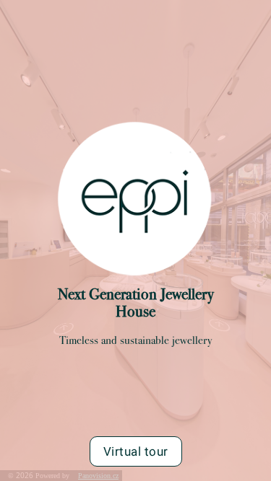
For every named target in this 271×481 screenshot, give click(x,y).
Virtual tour (135, 451)
